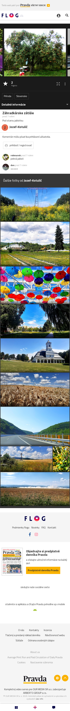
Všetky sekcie (38, 5)
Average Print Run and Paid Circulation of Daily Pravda (35, 657)
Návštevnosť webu (55, 635)
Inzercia (48, 630)
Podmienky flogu (20, 527)
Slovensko (21, 96)
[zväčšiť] (58, 83)
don (12, 165)
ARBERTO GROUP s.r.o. (35, 693)
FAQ (44, 527)
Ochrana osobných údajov (41, 640)
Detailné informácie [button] (14, 104)
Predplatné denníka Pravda (43, 570)
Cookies (21, 662)
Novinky (35, 527)
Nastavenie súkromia (41, 662)
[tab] (35, 103)
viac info (39, 698)
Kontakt (52, 527)
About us (35, 652)
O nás (21, 630)
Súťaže (19, 640)
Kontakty (34, 630)
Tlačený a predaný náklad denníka (22, 635)
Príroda (7, 96)
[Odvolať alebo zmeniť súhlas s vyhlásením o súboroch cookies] (57, 678)
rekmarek (16, 155)
